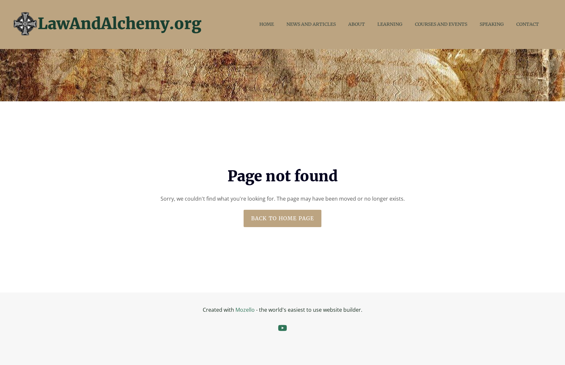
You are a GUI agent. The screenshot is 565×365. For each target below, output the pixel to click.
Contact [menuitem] (527, 24)
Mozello (245, 309)
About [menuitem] (356, 24)
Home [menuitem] (266, 24)
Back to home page (282, 218)
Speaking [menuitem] (492, 24)
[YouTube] (282, 328)
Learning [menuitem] (389, 24)
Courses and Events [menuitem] (441, 24)
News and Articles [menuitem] (311, 24)
